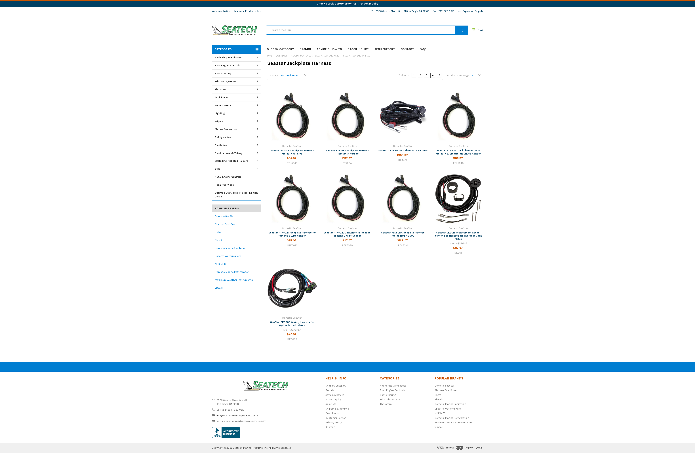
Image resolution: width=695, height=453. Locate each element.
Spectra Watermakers (228, 256)
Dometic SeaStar (225, 216)
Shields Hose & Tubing (229, 153)
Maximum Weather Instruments (234, 279)
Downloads (332, 413)
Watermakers (223, 105)
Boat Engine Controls (227, 65)
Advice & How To (329, 49)
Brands (305, 49)
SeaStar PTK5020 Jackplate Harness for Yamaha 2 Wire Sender (347, 234)
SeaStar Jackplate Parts (327, 56)
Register (480, 11)
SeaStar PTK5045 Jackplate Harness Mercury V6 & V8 (292, 152)
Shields (219, 240)
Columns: (404, 75)
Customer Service (335, 417)
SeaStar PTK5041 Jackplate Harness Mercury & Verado (347, 152)
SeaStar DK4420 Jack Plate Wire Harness (403, 150)
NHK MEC (220, 264)
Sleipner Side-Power (226, 224)
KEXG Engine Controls (228, 176)
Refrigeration (223, 137)
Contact (407, 49)
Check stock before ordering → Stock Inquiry (347, 3)
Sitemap (330, 427)
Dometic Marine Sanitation (230, 248)
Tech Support (384, 49)
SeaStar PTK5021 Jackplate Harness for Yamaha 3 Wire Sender (292, 234)
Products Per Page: (458, 75)
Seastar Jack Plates (301, 56)
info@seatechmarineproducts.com (237, 415)
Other (218, 168)
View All (219, 287)
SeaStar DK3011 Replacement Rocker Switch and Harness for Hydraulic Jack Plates (458, 236)
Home (269, 56)
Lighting (220, 113)
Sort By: (273, 75)
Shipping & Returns (337, 408)
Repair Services (224, 184)
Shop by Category (280, 49)
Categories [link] (223, 49)
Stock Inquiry (358, 49)
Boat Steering (223, 73)
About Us (330, 404)
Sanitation (221, 145)
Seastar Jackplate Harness (356, 56)
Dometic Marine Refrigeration (232, 272)
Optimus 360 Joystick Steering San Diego (236, 194)
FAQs (423, 49)
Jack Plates (222, 97)
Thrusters (221, 89)
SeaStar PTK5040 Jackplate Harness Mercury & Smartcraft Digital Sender (458, 152)
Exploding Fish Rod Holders (231, 160)
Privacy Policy (333, 422)
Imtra (218, 232)
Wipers (219, 121)
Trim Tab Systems (225, 81)
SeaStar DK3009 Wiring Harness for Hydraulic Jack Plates (292, 324)
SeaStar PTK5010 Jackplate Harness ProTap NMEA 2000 (403, 234)
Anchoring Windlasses (228, 57)
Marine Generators (226, 129)
